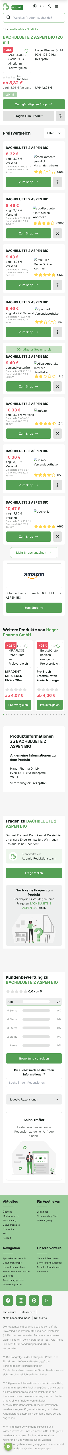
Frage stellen (34, 873)
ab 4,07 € (14, 695)
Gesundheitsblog (11, 1224)
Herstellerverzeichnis (13, 1267)
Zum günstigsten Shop (31, 104)
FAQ (5, 1233)
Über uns (7, 1211)
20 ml (10, 94)
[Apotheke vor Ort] (35, 6)
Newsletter (8, 1229)
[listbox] (34, 1099)
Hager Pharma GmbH (49, 50)
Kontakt (7, 1237)
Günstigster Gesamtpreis (34, 349)
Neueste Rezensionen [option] (23, 1099)
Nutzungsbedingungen (16, 1317)
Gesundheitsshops (12, 1262)
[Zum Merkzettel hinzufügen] (26, 51)
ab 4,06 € (46, 695)
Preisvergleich (18, 705)
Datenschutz (27, 1312)
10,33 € (13, 410)
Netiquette (40, 1317)
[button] (56, 6)
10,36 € (13, 457)
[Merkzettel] (42, 6)
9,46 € (12, 308)
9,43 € (12, 257)
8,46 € (12, 205)
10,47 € (13, 508)
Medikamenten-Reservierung (11, 1218)
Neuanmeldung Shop (47, 1216)
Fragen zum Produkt (29, 116)
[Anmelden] (49, 6)
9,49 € (12, 362)
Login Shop (42, 1211)
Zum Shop (26, 182)
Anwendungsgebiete (13, 1280)
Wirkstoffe (8, 1275)
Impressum (9, 1312)
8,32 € (12, 154)
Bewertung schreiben (34, 1058)
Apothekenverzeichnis (14, 1258)
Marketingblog (44, 1220)
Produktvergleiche (12, 1284)
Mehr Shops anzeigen (31, 552)
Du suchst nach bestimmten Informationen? (34, 1072)
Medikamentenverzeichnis (16, 1271)
